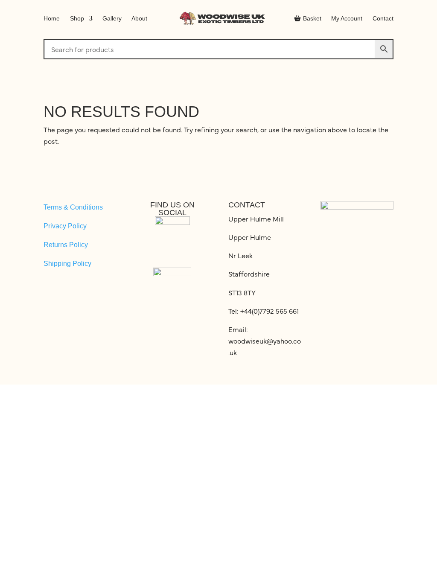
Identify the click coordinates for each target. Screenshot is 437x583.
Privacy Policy (65, 226)
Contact (383, 18)
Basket (312, 18)
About (139, 18)
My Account (346, 18)
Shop (77, 18)
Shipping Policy (67, 263)
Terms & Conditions (73, 207)
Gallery (112, 18)
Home (52, 18)
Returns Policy (66, 244)
